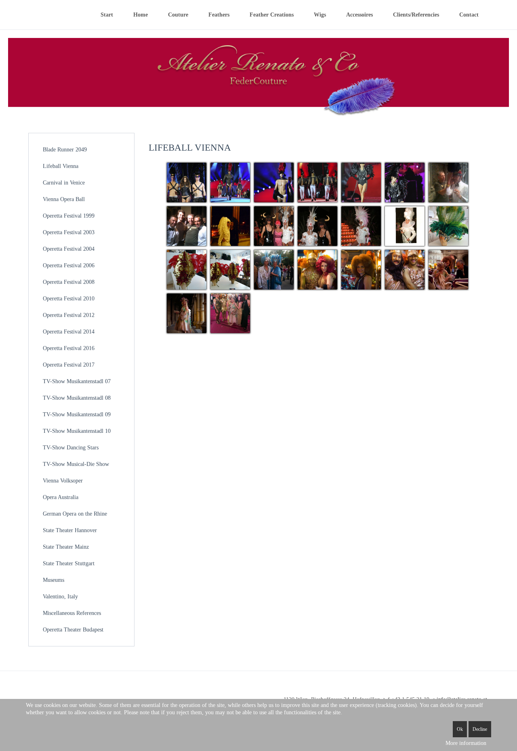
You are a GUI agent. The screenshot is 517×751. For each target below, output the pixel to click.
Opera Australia (60, 497)
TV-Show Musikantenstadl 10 (77, 431)
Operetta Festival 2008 (69, 282)
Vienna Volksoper (63, 481)
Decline (480, 729)
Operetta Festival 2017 (69, 365)
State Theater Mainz (66, 547)
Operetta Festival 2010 (69, 299)
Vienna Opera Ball (64, 199)
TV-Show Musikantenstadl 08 (77, 398)
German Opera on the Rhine (75, 514)
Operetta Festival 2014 (69, 332)
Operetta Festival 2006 (69, 265)
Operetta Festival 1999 (69, 216)
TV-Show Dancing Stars (71, 448)
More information (466, 743)
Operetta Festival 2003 (69, 232)
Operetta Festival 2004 (69, 249)
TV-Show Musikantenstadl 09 (77, 414)
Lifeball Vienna (60, 166)
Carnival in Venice (64, 183)
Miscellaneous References (72, 613)
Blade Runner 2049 (65, 150)
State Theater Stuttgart (69, 563)
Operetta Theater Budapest (73, 630)
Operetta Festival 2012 (69, 315)
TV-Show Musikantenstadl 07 (77, 381)
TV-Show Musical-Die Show (76, 464)
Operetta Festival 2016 (69, 348)
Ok (460, 729)
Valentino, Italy (60, 597)
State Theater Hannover (70, 530)
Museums (53, 580)
